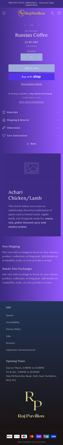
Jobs (8, 336)
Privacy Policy (13, 329)
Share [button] (33, 143)
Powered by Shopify (38, 442)
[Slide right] (38, 25)
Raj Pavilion (27, 442)
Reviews (10, 343)
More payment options (31, 84)
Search (9, 315)
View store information (31, 101)
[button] (3, 13)
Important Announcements (20, 349)
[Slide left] (24, 25)
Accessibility (12, 322)
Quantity (31, 51)
